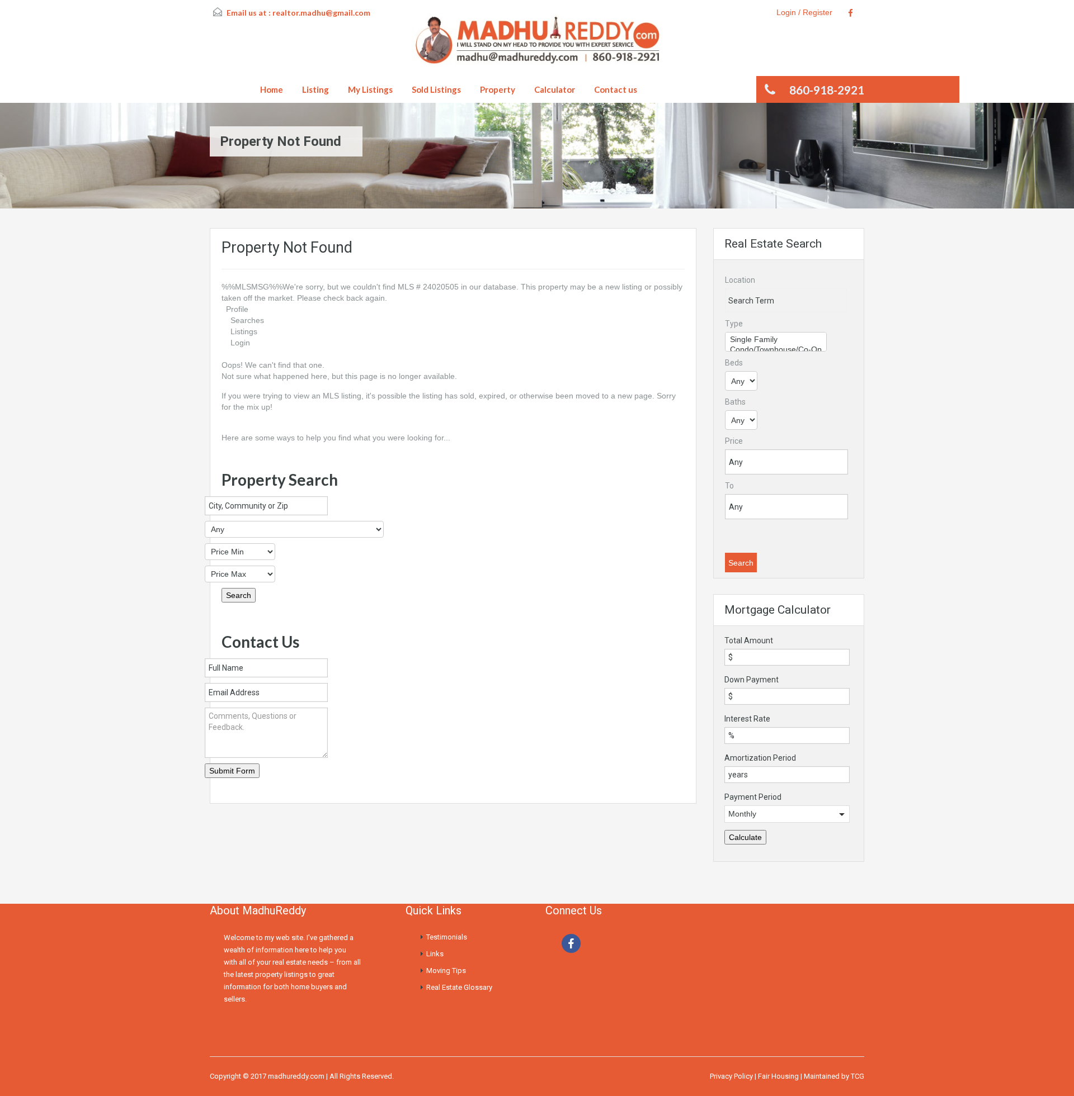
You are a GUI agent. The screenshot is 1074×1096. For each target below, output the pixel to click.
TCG (857, 1076)
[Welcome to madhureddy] (537, 44)
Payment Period (752, 797)
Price (734, 440)
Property (497, 89)
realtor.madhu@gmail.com (321, 12)
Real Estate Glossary (459, 987)
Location (740, 280)
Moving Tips (446, 970)
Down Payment (751, 679)
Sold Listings (436, 89)
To (729, 485)
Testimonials (446, 937)
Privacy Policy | (734, 1076)
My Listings (370, 89)
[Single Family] (776, 340)
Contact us (615, 89)
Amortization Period (760, 757)
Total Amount (748, 640)
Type (734, 323)
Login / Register (804, 12)
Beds (734, 362)
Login (240, 342)
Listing (315, 89)
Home (271, 89)
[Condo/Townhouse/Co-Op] (776, 350)
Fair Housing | (781, 1076)
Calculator (554, 89)
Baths (735, 401)
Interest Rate (747, 718)
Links (435, 954)
